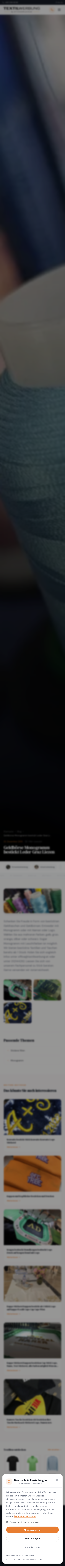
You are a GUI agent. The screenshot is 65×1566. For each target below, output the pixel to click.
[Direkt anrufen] (52, 9)
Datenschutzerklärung (25, 1516)
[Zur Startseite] (21, 9)
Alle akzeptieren (32, 1530)
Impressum (29, 1555)
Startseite (9, 831)
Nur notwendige (32, 1547)
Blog (19, 831)
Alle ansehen (53, 1449)
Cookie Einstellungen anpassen (25, 1522)
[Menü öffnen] (59, 9)
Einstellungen (32, 1538)
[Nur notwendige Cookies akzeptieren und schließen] (57, 1480)
